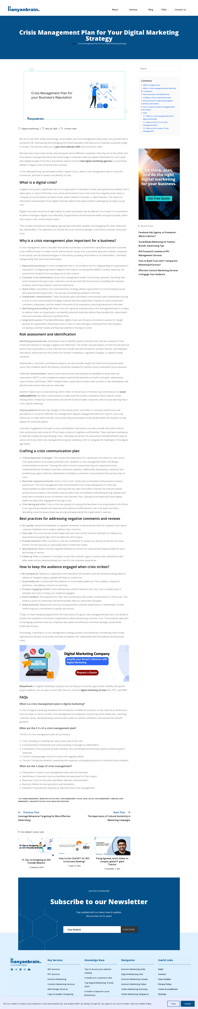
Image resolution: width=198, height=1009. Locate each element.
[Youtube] (29, 969)
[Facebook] (12, 969)
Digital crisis (82, 799)
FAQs (164, 9)
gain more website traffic (68, 146)
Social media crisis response (57, 801)
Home (74, 43)
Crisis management (68, 799)
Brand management (31, 799)
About (115, 9)
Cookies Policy (144, 1003)
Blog (150, 9)
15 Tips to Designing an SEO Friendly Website (36, 861)
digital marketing (30, 128)
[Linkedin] (20, 969)
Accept (188, 1003)
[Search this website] (159, 68)
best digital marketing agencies (96, 161)
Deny (173, 1003)
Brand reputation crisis (50, 799)
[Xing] (16, 969)
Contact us (180, 9)
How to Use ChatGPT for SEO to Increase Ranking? (74, 860)
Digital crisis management (99, 799)
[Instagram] (25, 969)
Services (133, 9)
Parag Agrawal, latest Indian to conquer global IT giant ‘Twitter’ (112, 861)
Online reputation (37, 801)
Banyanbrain (26, 686)
